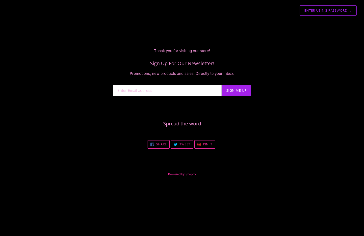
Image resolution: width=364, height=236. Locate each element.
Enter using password (328, 10)
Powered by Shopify (182, 174)
